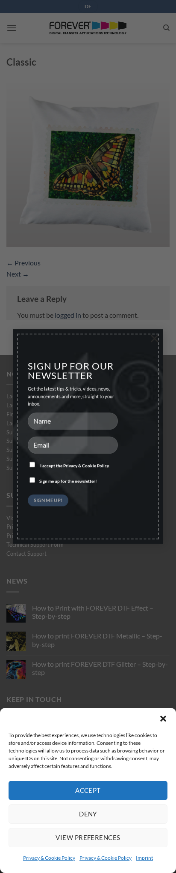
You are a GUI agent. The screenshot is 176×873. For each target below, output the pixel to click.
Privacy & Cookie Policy (49, 858)
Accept (88, 790)
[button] (163, 718)
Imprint (144, 858)
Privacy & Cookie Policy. (86, 465)
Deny (88, 814)
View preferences (88, 837)
